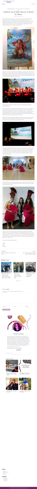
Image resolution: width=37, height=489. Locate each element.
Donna (16, 16)
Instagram (5, 479)
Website (26, 306)
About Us (5, 471)
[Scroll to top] (35, 487)
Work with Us (6, 472)
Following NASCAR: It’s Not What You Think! (8, 253)
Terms (4, 474)
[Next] (34, 271)
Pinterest (5, 480)
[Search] (30, 353)
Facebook (5, 478)
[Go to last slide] (2, 271)
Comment (4, 292)
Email (15, 306)
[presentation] (6, 267)
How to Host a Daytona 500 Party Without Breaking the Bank (29, 253)
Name (4, 306)
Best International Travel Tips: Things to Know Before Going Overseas (12, 374)
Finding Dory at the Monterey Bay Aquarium (30, 275)
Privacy (4, 473)
